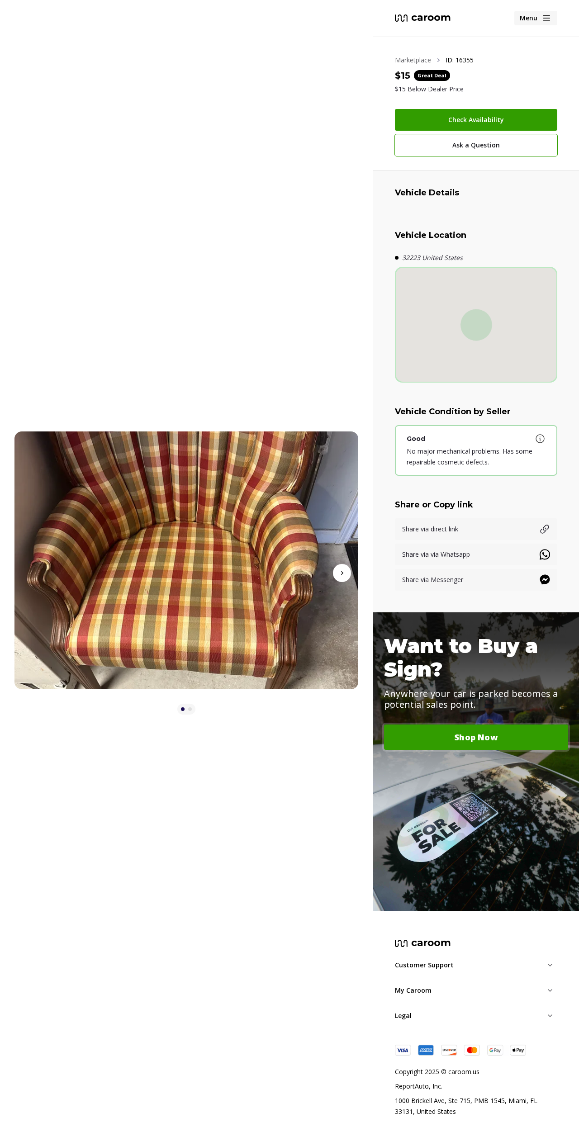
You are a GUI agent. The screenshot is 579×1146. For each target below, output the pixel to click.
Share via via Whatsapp (436, 554)
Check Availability (476, 119)
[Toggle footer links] (550, 965)
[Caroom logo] (423, 18)
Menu (528, 18)
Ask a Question (476, 145)
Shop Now (476, 737)
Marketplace (413, 60)
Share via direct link (430, 529)
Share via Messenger (432, 579)
